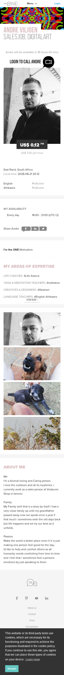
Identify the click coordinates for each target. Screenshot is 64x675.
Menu (30, 3)
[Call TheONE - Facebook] (17, 598)
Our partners (32, 626)
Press (32, 620)
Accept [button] (11, 668)
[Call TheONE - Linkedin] (46, 598)
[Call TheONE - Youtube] (36, 598)
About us (32, 608)
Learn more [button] (33, 659)
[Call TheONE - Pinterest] (26, 598)
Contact (32, 614)
